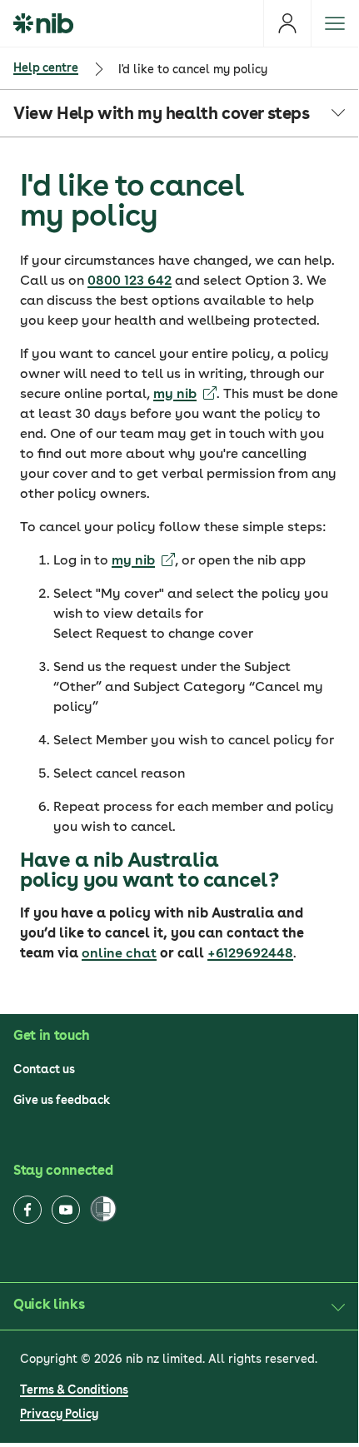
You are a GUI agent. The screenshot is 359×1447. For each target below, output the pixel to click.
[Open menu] (334, 23)
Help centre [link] (45, 67)
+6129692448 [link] (250, 953)
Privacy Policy (59, 1413)
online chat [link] (119, 953)
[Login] (287, 23)
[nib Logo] (43, 23)
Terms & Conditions (74, 1389)
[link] (185, 393)
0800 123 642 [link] (129, 280)
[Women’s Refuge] (103, 1210)
